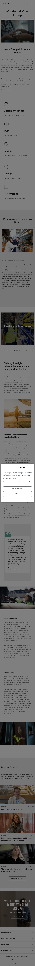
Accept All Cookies (17, 488)
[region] (17, 483)
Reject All (17, 493)
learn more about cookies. (25, 482)
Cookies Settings (17, 498)
